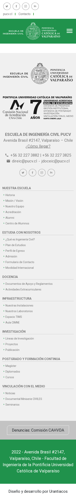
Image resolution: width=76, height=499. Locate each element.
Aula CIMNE (12, 322)
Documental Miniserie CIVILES (23, 398)
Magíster (10, 365)
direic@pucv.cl (24, 161)
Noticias (10, 393)
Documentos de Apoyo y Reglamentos (29, 283)
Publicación (12, 349)
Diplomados (12, 371)
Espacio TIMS (13, 316)
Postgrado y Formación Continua (31, 359)
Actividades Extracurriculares (23, 289)
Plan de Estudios (15, 245)
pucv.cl (7, 14)
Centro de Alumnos (17, 223)
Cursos (9, 377)
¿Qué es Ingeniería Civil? (20, 239)
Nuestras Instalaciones (19, 305)
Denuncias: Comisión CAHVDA (38, 430)
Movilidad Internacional (19, 267)
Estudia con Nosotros (21, 232)
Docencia (10, 277)
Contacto (25, 14)
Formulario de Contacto (19, 262)
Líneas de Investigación (19, 338)
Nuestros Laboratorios (19, 311)
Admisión (11, 256)
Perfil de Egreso (15, 250)
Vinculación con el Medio (23, 386)
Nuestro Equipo (14, 206)
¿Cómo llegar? (38, 146)
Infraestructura (17, 298)
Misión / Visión (14, 200)
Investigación (14, 331)
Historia (10, 195)
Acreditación (13, 212)
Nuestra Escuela (16, 188)
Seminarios (12, 404)
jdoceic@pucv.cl (56, 161)
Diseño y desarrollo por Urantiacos (38, 491)
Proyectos (11, 344)
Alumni (9, 217)
